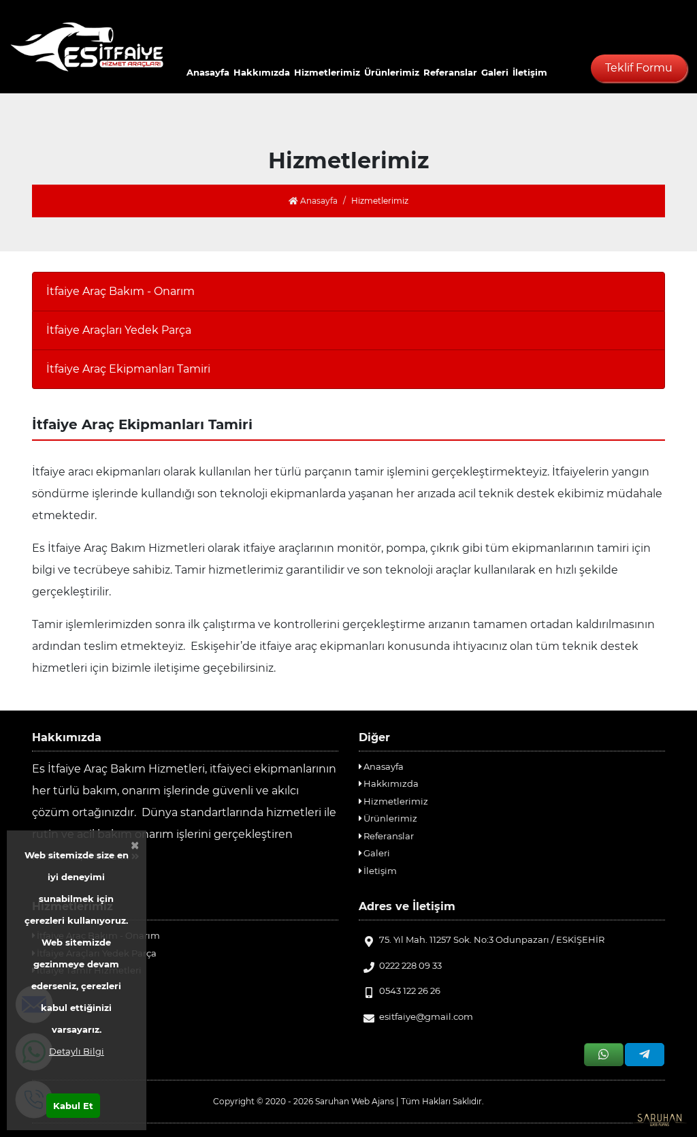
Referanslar (450, 72)
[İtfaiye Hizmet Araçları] (87, 46)
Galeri (494, 72)
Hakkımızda (261, 72)
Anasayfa (208, 72)
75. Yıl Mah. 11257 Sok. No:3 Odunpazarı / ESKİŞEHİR (491, 939)
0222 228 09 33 (410, 965)
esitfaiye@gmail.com (426, 1016)
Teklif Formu (638, 67)
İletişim (530, 72)
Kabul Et (73, 1105)
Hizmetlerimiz (327, 72)
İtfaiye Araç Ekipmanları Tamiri (128, 368)
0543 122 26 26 (409, 990)
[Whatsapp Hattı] (603, 1054)
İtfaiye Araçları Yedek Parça (118, 330)
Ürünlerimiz (391, 72)
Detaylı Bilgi (76, 1051)
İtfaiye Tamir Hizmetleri (88, 970)
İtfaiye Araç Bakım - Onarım (120, 291)
